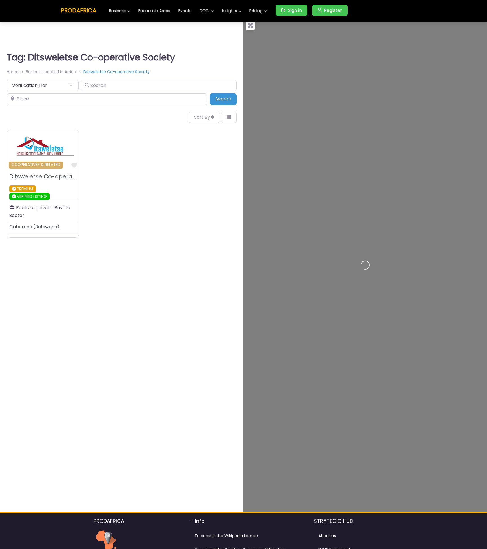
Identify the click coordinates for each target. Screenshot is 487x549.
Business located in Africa (51, 72)
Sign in (295, 10)
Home (13, 72)
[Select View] (229, 117)
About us (327, 536)
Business (117, 11)
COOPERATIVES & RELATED (36, 164)
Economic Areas (154, 11)
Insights (229, 11)
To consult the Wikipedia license (226, 536)
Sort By (202, 117)
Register (333, 10)
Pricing (255, 11)
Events (184, 11)
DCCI (204, 11)
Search (226, 98)
